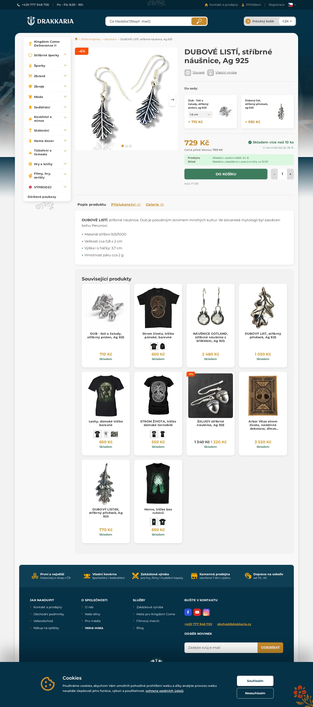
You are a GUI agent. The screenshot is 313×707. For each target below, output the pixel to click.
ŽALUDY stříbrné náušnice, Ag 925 (210, 423)
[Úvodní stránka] (76, 39)
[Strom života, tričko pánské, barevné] (154, 346)
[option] (126, 100)
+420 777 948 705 (35, 5)
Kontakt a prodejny (224, 5)
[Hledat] (199, 21)
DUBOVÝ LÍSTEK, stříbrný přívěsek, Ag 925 (106, 513)
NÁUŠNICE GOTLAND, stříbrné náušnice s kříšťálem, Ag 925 (210, 337)
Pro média (93, 621)
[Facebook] (188, 612)
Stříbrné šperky (91, 39)
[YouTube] (197, 612)
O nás (89, 607)
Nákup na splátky (46, 628)
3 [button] (130, 145)
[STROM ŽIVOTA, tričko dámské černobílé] (154, 434)
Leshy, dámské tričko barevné (106, 423)
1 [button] (122, 145)
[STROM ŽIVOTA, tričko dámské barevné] (162, 434)
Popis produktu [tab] (92, 205)
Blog (140, 628)
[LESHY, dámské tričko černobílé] (106, 434)
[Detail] (224, 112)
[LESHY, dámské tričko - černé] (114, 434)
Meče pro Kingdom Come (155, 614)
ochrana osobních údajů (165, 691)
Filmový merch (147, 621)
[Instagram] (206, 612)
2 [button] (126, 145)
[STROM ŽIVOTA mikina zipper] (162, 346)
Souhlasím (255, 681)
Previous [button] (80, 99)
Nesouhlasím (255, 693)
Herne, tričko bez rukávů (158, 511)
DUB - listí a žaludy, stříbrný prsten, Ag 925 (105, 335)
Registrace (276, 5)
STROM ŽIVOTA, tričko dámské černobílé (158, 423)
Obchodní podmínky (48, 614)
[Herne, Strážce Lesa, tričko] (162, 522)
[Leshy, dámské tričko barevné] (97, 434)
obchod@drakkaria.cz (234, 624)
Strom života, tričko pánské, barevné (158, 335)
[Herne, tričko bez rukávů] (154, 522)
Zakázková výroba (149, 607)
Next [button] (172, 99)
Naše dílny (92, 614)
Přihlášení (253, 5)
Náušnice (110, 39)
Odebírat (270, 648)
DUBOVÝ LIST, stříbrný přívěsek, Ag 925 (263, 335)
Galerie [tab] (155, 205)
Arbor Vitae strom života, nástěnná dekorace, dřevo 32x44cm (262, 426)
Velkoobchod (43, 621)
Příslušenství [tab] (126, 205)
